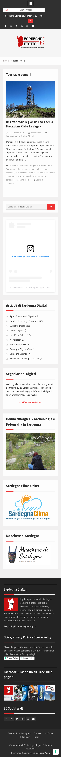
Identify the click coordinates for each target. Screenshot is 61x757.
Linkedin (26, 737)
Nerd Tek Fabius (18, 335)
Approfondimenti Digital (22, 316)
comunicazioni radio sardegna (22, 165)
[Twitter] (16, 25)
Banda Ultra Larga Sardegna (24, 321)
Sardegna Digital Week (21, 349)
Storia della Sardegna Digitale (24, 358)
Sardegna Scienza (18, 353)
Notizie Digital (27, 136)
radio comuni (21, 169)
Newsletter (15, 339)
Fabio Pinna (36, 132)
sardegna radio (22, 179)
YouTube (49, 733)
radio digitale (34, 169)
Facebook (12, 733)
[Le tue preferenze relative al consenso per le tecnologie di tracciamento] (56, 752)
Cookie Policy (28, 658)
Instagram (25, 733)
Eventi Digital (16, 330)
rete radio (40, 172)
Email (36, 737)
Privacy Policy (12, 658)
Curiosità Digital (13, 136)
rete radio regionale (27, 176)
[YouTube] (22, 25)
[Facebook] (5, 25)
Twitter (37, 733)
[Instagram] (11, 25)
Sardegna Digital (34, 745)
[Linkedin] (27, 25)
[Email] (32, 25)
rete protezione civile (25, 172)
